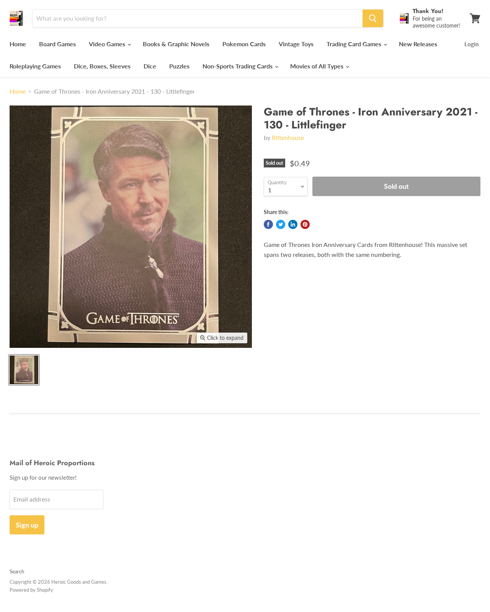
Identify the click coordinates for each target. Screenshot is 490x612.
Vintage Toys (296, 43)
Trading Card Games (355, 43)
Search (17, 571)
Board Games (57, 43)
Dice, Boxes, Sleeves (102, 66)
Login (471, 44)
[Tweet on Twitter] (280, 224)
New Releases (418, 43)
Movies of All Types (317, 66)
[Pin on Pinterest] (305, 224)
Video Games (108, 43)
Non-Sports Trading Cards (238, 66)
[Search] (373, 18)
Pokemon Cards (244, 43)
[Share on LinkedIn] (292, 224)
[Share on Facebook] (268, 224)
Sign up (27, 525)
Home (18, 43)
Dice (150, 66)
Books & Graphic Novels (176, 43)
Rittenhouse (288, 137)
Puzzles (179, 66)
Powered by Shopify (31, 590)
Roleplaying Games (35, 66)
